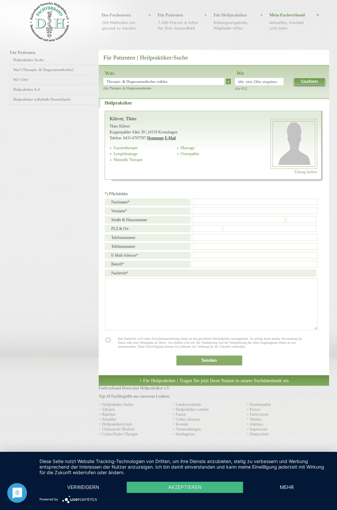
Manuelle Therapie (128, 159)
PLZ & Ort (119, 228)
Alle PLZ (241, 88)
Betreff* (117, 264)
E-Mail (170, 138)
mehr (287, 487)
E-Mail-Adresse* (124, 255)
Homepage (155, 138)
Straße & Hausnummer (129, 220)
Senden (209, 360)
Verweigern (83, 487)
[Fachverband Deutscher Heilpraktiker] (49, 40)
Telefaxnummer (123, 246)
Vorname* (119, 211)
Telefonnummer (123, 237)
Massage (187, 148)
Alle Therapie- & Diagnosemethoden (127, 88)
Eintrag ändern (306, 172)
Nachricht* (119, 273)
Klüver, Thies (123, 118)
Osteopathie (190, 153)
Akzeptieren (184, 487)
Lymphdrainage (126, 153)
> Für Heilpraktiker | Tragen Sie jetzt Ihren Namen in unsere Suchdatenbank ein (214, 380)
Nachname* (120, 202)
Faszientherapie (126, 148)
